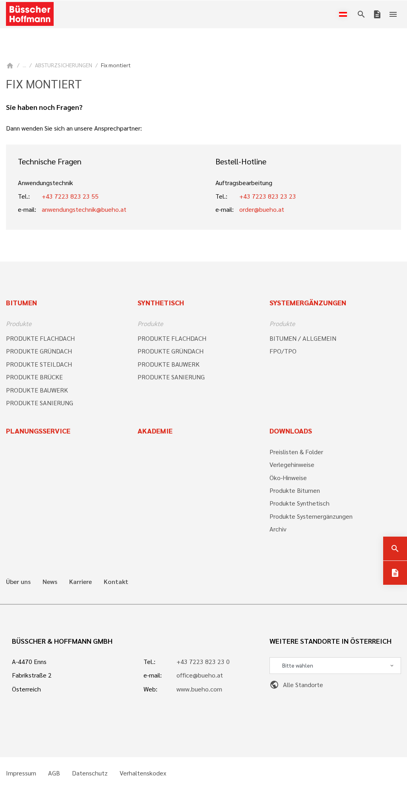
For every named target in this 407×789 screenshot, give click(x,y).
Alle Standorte (296, 684)
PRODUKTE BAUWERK (37, 390)
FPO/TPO (283, 351)
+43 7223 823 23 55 (70, 196)
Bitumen (21, 302)
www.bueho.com (199, 689)
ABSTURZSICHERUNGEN (63, 64)
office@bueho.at (199, 675)
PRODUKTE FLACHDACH (40, 338)
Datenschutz (90, 773)
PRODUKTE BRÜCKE (34, 377)
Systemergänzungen (307, 302)
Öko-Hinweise (288, 477)
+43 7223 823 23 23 (267, 196)
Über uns (18, 582)
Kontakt (116, 582)
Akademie (155, 430)
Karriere (80, 582)
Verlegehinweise (291, 464)
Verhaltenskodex (143, 773)
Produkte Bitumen (294, 490)
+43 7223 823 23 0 (203, 661)
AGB (54, 773)
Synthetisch (161, 302)
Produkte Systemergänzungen (311, 516)
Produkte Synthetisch (299, 503)
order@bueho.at (261, 209)
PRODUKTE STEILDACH (39, 364)
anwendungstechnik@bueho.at (84, 209)
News (50, 582)
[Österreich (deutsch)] (344, 14)
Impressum (21, 773)
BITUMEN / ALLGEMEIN (302, 338)
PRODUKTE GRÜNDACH (39, 351)
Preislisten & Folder (296, 451)
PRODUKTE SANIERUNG (39, 402)
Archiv (278, 529)
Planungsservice (38, 430)
